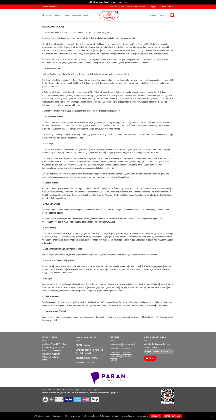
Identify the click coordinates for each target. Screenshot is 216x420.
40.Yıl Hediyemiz (83, 345)
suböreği (114, 360)
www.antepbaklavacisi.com (98, 44)
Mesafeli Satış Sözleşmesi (53, 347)
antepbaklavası (116, 344)
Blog (122, 6)
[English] (151, 6)
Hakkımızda (114, 6)
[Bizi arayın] (167, 6)
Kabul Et (156, 416)
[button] (143, 6)
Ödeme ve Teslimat (50, 357)
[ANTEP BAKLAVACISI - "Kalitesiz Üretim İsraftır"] (108, 15)
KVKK (44, 360)
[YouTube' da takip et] (172, 6)
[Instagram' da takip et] (160, 6)
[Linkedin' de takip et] (170, 6)
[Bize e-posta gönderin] (165, 6)
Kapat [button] (126, 2)
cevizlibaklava (125, 348)
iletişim (129, 6)
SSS (136, 6)
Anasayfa (49, 15)
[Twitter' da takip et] (163, 6)
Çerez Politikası (172, 416)
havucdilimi (126, 352)
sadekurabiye (126, 356)
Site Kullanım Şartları (51, 354)
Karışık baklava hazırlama (87, 358)
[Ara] (43, 15)
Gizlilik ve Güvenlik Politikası (54, 344)
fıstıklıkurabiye (115, 352)
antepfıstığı (114, 348)
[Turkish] (154, 6)
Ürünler (58, 15)
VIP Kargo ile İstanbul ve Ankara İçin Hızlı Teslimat (89, 351)
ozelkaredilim (115, 356)
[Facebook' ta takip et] (158, 6)
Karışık (67, 15)
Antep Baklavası (128, 344)
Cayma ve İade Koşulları (52, 350)
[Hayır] (212, 417)
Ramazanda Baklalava (85, 362)
